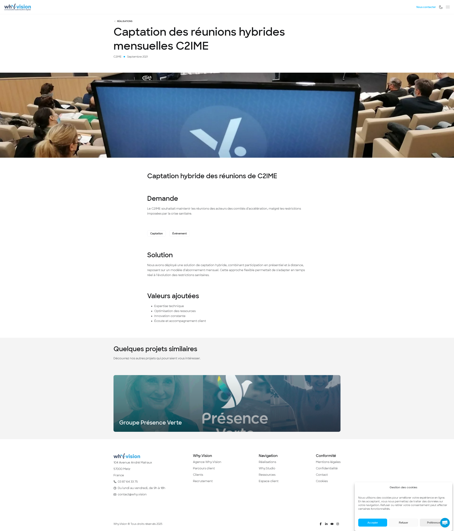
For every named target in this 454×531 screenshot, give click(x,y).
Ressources (267, 475)
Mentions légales (328, 462)
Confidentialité (327, 468)
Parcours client (204, 468)
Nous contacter (426, 7)
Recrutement (203, 481)
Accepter (372, 522)
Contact (322, 475)
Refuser (403, 522)
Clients (198, 475)
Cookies (322, 481)
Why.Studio (267, 468)
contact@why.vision (132, 494)
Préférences (434, 522)
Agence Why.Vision (207, 462)
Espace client (268, 481)
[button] (445, 522)
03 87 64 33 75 (128, 482)
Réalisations (124, 21)
